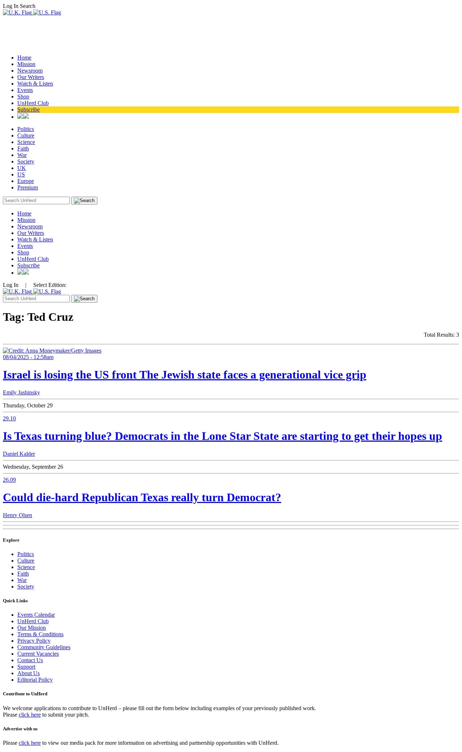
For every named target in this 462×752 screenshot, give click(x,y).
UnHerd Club (33, 103)
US (21, 174)
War (22, 155)
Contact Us (30, 660)
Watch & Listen (35, 83)
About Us (28, 673)
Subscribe (28, 109)
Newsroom (30, 70)
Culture (25, 135)
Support (26, 667)
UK (21, 168)
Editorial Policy (35, 680)
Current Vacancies (38, 654)
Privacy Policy (34, 641)
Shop (23, 96)
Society (25, 161)
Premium (27, 187)
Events (25, 90)
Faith (23, 148)
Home (24, 57)
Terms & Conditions (40, 634)
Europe (25, 181)
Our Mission (31, 628)
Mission (26, 64)
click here (30, 715)
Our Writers (30, 77)
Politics (25, 129)
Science (26, 142)
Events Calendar (36, 615)
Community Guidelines (43, 647)
